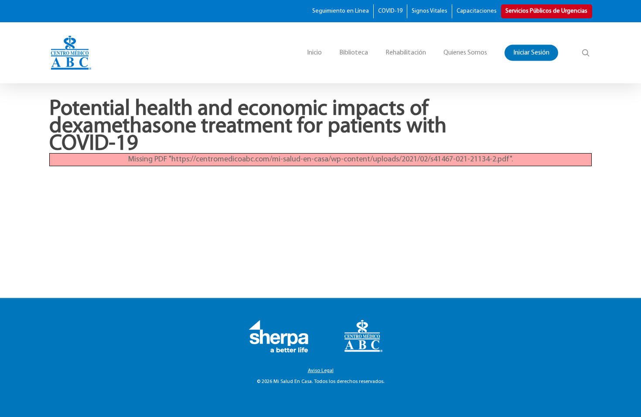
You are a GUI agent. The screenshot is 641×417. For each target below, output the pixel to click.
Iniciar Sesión (531, 52)
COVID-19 (390, 11)
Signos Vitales (429, 11)
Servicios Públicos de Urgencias (546, 11)
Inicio (314, 52)
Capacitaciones (477, 11)
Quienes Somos (465, 52)
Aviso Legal (321, 370)
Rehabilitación (405, 52)
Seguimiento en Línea (340, 11)
